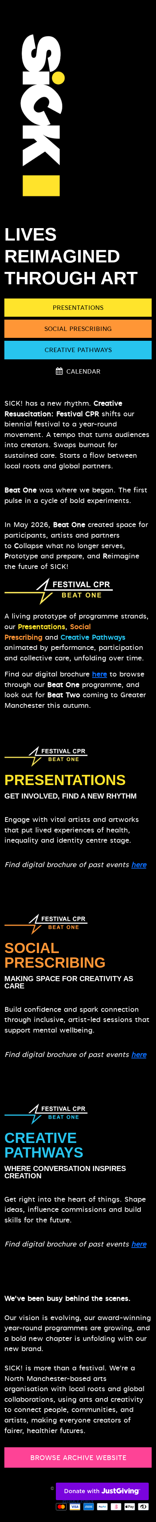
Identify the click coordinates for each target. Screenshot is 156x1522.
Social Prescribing (78, 328)
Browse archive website (78, 1457)
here (99, 674)
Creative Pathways (78, 350)
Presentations (78, 307)
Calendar (82, 371)
